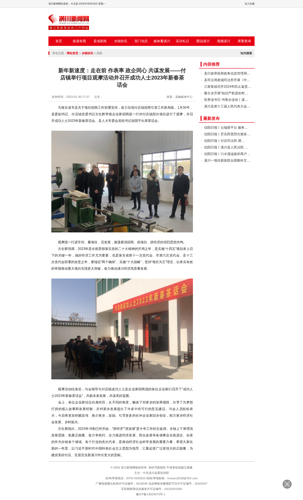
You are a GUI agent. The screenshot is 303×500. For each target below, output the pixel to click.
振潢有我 (79, 41)
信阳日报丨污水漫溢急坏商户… (227, 154)
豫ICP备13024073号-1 (150, 494)
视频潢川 (223, 41)
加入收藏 (250, 3)
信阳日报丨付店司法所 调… (224, 140)
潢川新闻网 (68, 22)
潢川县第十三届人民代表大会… (227, 106)
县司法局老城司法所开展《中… (227, 80)
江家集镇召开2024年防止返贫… (227, 86)
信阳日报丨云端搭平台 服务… (226, 127)
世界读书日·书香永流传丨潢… (226, 99)
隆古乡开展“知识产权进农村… (226, 93)
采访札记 (182, 41)
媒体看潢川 (162, 41)
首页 (58, 41)
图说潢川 (203, 41)
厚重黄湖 (244, 41)
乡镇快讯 (120, 41)
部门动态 (141, 41)
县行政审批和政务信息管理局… (227, 73)
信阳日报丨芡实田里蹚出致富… (227, 134)
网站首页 (72, 53)
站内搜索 (246, 53)
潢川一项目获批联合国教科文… (227, 160)
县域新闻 (100, 41)
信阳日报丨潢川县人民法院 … (226, 147)
